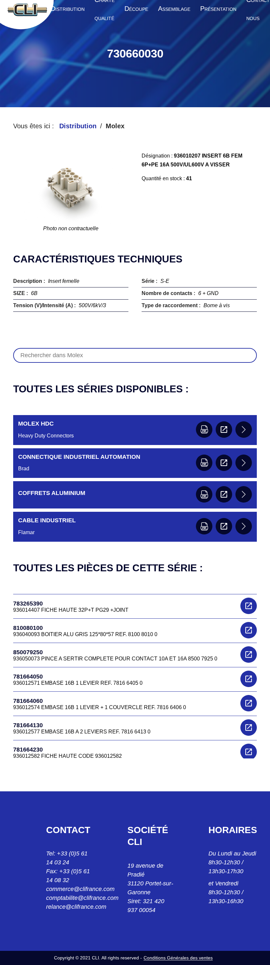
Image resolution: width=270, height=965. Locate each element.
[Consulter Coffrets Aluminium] (224, 494)
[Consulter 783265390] (248, 606)
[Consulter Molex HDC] (224, 429)
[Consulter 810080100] (248, 630)
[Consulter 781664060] (248, 703)
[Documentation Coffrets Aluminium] (204, 494)
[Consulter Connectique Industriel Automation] (224, 463)
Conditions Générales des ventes (178, 957)
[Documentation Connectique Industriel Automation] (204, 463)
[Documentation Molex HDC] (204, 429)
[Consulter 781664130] (248, 727)
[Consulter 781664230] (248, 752)
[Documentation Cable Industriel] (204, 526)
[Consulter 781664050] (248, 679)
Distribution (77, 126)
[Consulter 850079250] (248, 654)
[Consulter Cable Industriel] (224, 526)
